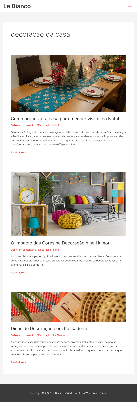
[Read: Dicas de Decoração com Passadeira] (68, 306)
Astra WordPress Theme (93, 393)
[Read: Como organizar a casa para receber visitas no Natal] (68, 83)
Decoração (44, 125)
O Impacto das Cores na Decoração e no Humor (60, 242)
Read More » (18, 152)
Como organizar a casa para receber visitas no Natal (65, 118)
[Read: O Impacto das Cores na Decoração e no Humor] (68, 203)
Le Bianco (17, 5)
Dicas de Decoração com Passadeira (49, 328)
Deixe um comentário (23, 125)
